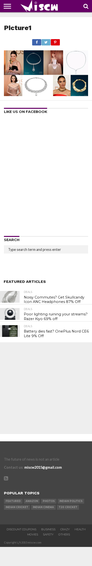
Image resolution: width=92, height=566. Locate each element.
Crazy (65, 529)
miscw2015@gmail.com (43, 467)
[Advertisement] (46, 176)
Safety (48, 534)
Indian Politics (70, 501)
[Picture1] (46, 94)
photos (49, 501)
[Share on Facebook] (36, 41)
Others (64, 534)
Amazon (32, 501)
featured (13, 501)
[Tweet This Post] (46, 41)
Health (80, 529)
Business (48, 529)
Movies (32, 534)
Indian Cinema (43, 507)
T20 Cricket (68, 507)
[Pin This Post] (55, 41)
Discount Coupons (21, 529)
